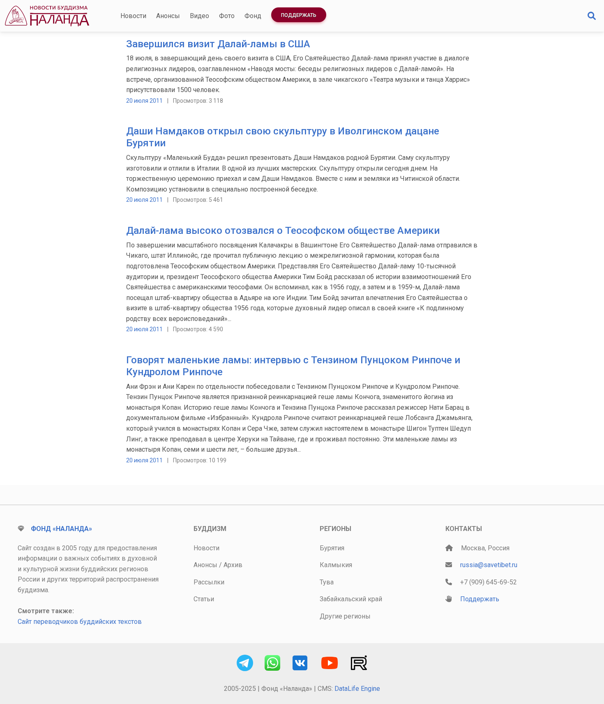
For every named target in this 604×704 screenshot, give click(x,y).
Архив (233, 565)
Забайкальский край (351, 599)
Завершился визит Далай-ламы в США (218, 44)
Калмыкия (336, 565)
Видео (199, 16)
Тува (327, 582)
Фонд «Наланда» (61, 529)
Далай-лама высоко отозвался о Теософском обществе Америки (283, 230)
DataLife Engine (357, 688)
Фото (227, 16)
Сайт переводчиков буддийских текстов (80, 622)
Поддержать (298, 15)
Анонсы (168, 16)
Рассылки (209, 582)
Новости (133, 16)
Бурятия (332, 548)
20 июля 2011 (144, 100)
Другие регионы (345, 616)
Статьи (204, 599)
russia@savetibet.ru (488, 565)
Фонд (252, 16)
